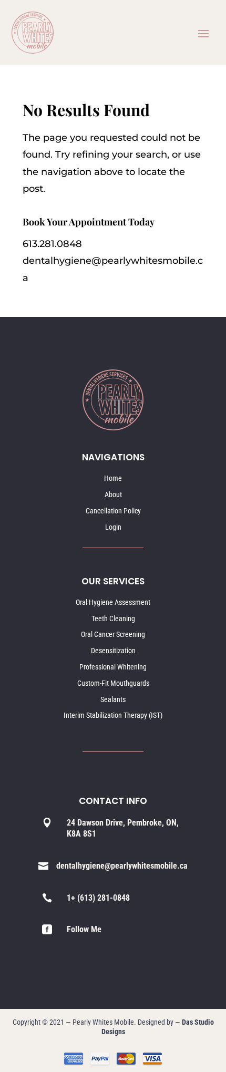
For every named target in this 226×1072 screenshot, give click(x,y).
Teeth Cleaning (113, 618)
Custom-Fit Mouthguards (113, 683)
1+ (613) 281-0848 (98, 898)
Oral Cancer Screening (113, 634)
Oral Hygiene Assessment (113, 602)
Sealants (113, 699)
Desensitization (113, 650)
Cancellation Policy (113, 511)
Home (113, 478)
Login (113, 527)
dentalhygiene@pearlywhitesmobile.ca (122, 866)
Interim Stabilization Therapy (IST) (113, 715)
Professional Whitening (113, 667)
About (113, 494)
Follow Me (84, 929)
